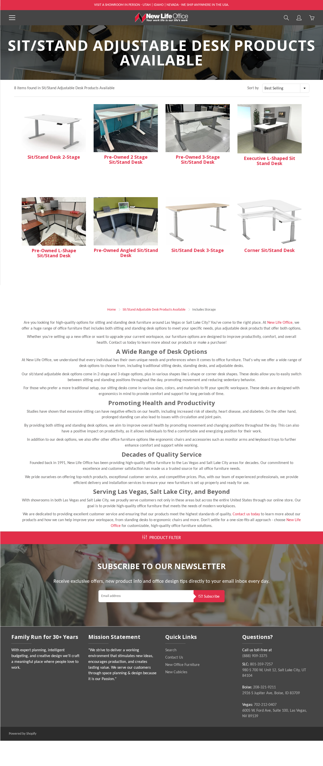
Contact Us (174, 658)
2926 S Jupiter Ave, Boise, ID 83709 (271, 693)
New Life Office (279, 323)
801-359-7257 (261, 664)
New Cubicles (176, 672)
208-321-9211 (264, 687)
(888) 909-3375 (254, 656)
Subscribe (212, 597)
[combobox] (285, 88)
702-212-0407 (265, 705)
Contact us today (246, 514)
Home (111, 310)
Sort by (253, 88)
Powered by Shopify (22, 734)
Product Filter (165, 538)
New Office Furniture (182, 665)
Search (170, 650)
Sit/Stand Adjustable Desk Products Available (154, 310)
